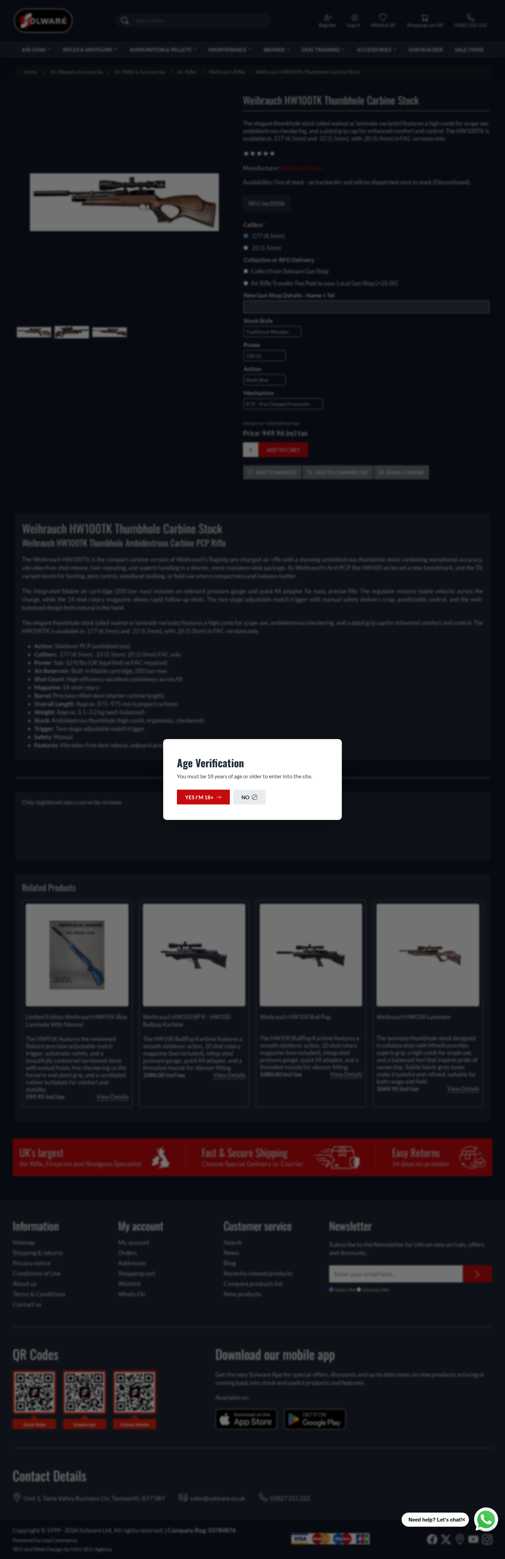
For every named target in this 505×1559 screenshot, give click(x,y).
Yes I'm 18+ (199, 797)
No (245, 797)
